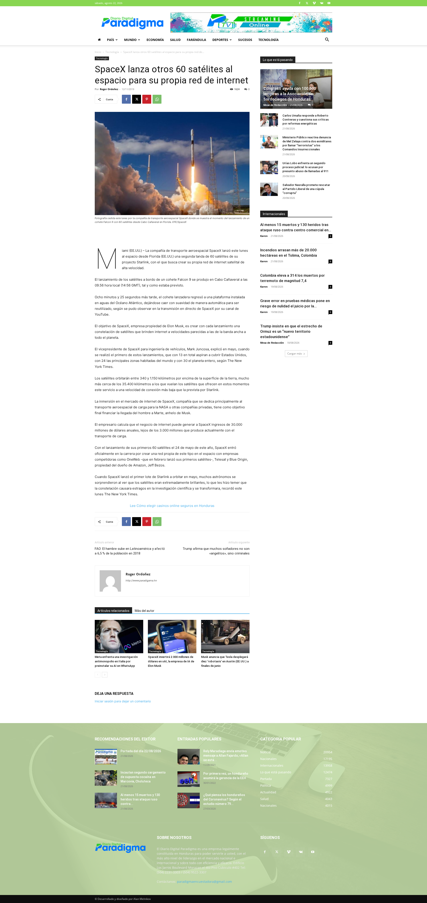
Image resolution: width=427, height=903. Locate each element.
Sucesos (245, 40)
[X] (307, 3)
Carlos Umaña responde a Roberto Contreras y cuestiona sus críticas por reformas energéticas (305, 119)
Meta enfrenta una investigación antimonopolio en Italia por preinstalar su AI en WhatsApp (116, 661)
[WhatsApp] (157, 99)
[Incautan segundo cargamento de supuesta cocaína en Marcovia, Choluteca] (106, 778)
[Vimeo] (314, 3)
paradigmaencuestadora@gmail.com (204, 881)
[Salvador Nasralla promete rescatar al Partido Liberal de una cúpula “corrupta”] (269, 189)
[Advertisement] (172, 236)
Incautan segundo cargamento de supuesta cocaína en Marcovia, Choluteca (143, 777)
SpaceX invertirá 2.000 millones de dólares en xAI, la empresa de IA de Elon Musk (171, 661)
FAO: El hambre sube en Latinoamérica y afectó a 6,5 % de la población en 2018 (130, 551)
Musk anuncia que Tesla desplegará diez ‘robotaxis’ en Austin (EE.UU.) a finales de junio (225, 661)
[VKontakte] (321, 3)
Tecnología (268, 40)
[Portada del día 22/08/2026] (106, 756)
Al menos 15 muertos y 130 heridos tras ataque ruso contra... (140, 799)
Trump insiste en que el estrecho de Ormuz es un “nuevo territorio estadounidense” (291, 331)
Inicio (98, 52)
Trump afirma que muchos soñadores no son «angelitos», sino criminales (216, 551)
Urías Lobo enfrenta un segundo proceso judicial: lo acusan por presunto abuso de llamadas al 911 (305, 167)
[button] (327, 40)
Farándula (196, 40)
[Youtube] (329, 3)
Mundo (130, 40)
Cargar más (294, 353)
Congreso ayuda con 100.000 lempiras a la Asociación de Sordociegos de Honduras (289, 93)
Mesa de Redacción (275, 105)
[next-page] (104, 674)
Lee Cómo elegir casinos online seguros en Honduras (172, 506)
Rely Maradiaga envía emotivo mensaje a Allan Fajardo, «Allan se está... (225, 755)
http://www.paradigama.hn (141, 580)
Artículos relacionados (113, 611)
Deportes (220, 40)
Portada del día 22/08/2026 (141, 751)
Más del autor (144, 611)
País (110, 40)
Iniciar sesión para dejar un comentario (123, 701)
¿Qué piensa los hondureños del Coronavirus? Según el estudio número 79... (224, 799)
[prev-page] (97, 674)
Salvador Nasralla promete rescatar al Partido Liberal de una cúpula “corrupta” (306, 189)
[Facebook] (299, 3)
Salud (175, 40)
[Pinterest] (146, 99)
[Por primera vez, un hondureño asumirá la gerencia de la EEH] (188, 779)
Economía (155, 40)
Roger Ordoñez (109, 89)
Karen (264, 236)
